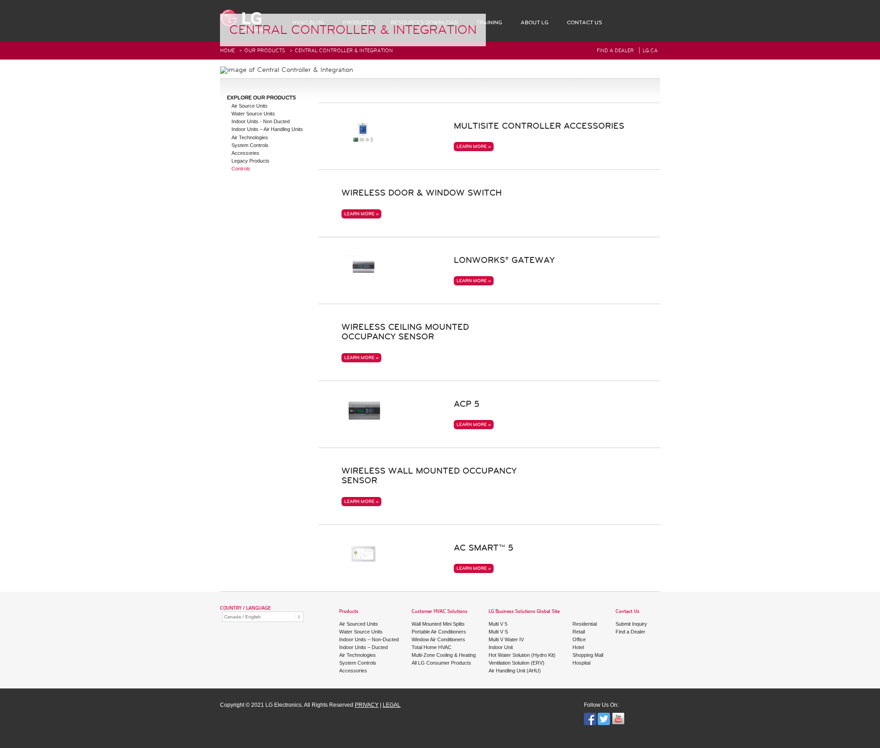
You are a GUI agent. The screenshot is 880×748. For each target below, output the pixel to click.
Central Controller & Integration (344, 51)
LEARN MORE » (473, 146)
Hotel (578, 647)
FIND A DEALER (615, 51)
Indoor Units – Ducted (363, 647)
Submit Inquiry (631, 624)
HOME (227, 51)
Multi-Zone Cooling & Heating (444, 655)
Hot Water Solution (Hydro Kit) (522, 655)
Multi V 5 (498, 624)
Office (579, 639)
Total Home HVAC (431, 647)
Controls (240, 168)
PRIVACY (367, 705)
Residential (584, 624)
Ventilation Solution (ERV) (516, 663)
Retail (578, 631)
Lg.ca (650, 51)
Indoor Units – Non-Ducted (369, 639)
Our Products (264, 51)
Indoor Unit (501, 647)
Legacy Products (250, 161)
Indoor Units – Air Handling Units (267, 129)
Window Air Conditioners (438, 639)
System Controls (250, 145)
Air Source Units (249, 106)
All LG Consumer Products (441, 663)
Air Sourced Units (358, 624)
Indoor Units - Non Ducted (260, 121)
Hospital (581, 663)
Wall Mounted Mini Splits (438, 624)
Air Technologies (249, 137)
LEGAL (392, 705)
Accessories (245, 153)
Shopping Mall (587, 655)
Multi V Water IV (506, 639)
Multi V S (498, 631)
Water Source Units (253, 113)
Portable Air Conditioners (439, 631)
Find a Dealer (630, 631)
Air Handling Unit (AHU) (515, 670)
